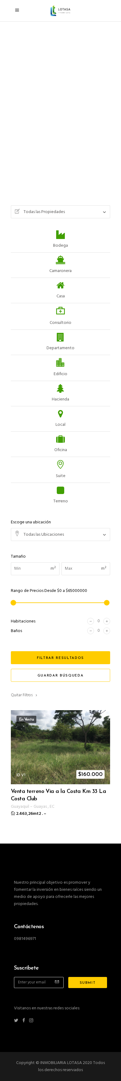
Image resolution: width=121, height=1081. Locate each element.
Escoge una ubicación (31, 522)
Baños (16, 631)
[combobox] (60, 211)
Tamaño (18, 556)
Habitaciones (23, 621)
